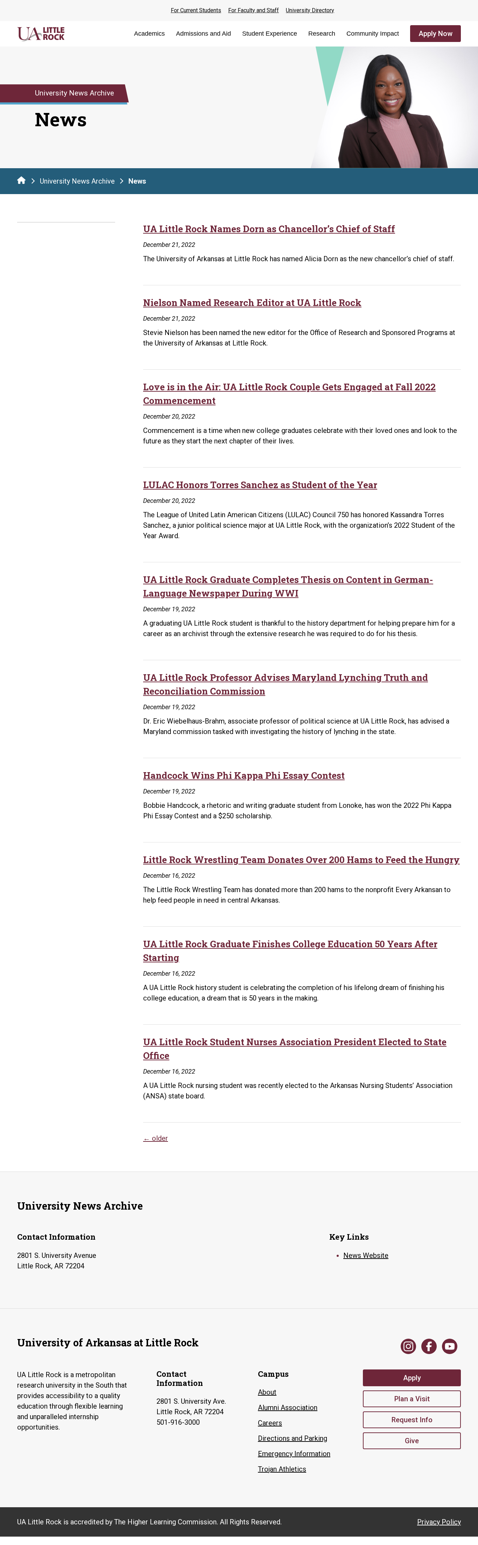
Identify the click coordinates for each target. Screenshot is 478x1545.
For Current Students (196, 10)
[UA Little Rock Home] (21, 180)
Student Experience (269, 33)
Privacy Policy (439, 1522)
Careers (270, 1423)
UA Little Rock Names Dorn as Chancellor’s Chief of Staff (269, 229)
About (267, 1392)
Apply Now (435, 33)
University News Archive (77, 181)
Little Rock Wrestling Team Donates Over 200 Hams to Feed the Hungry (301, 860)
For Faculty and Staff (253, 10)
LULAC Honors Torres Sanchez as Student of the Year (260, 485)
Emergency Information (294, 1454)
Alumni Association (287, 1407)
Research (321, 33)
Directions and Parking (292, 1438)
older (155, 1138)
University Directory (310, 10)
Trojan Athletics (282, 1469)
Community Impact (372, 33)
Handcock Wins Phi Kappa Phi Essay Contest (244, 775)
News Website (365, 1255)
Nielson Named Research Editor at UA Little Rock (252, 302)
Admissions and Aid (203, 33)
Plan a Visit (412, 1399)
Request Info (412, 1420)
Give (412, 1441)
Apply (412, 1378)
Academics (149, 33)
